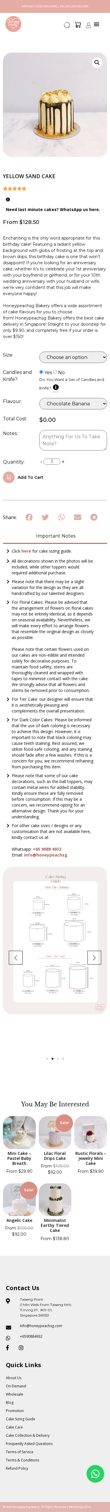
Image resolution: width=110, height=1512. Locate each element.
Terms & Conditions (22, 1460)
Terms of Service (19, 1451)
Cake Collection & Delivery (28, 1435)
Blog (9, 1402)
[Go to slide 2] (52, 1059)
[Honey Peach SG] (13, 24)
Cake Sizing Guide (20, 1418)
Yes (48, 372)
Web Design (76, 1507)
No (61, 372)
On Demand (16, 1386)
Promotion (15, 1410)
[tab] (55, 536)
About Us (13, 1377)
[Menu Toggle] (96, 24)
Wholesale (14, 1394)
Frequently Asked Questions (29, 1443)
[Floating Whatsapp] (95, 1474)
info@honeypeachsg (45, 855)
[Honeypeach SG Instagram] (23, 1347)
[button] (67, 27)
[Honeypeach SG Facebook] (10, 1347)
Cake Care (14, 1427)
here (26, 551)
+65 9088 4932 (47, 849)
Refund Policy (17, 1468)
